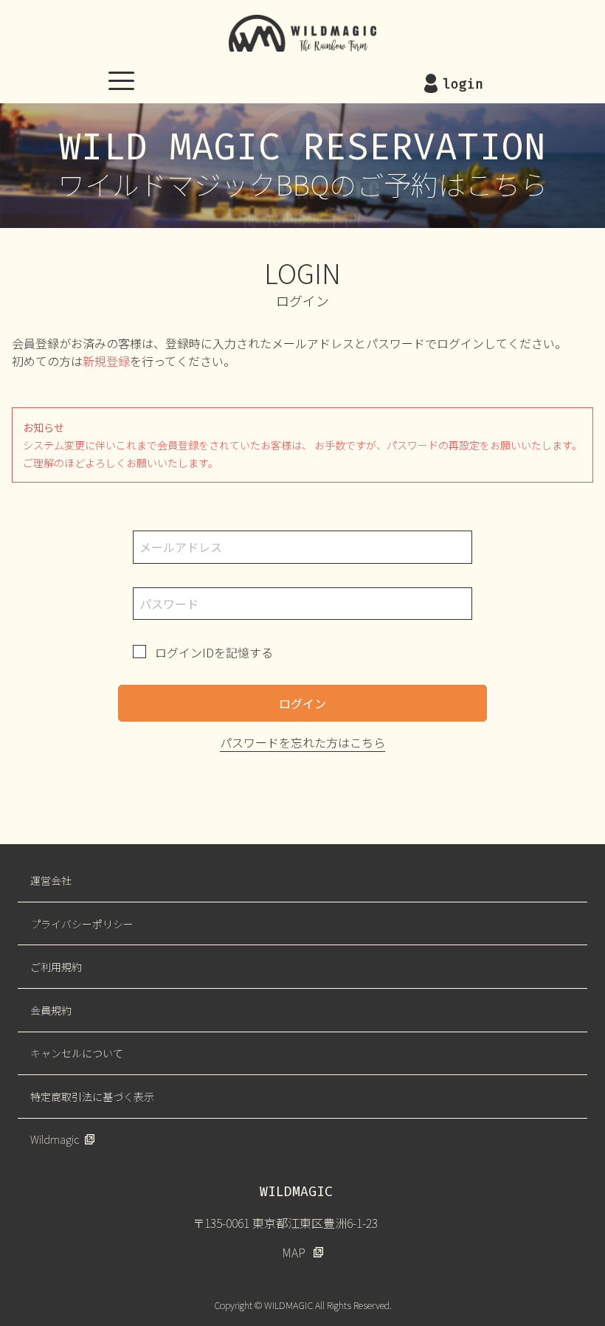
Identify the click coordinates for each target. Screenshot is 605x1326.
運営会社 (51, 880)
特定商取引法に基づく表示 (92, 1096)
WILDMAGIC (302, 33)
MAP (293, 1252)
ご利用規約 (56, 966)
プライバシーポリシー (82, 923)
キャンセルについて (76, 1053)
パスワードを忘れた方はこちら (302, 742)
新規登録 (106, 361)
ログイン (302, 703)
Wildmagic (54, 1139)
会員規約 (51, 1010)
